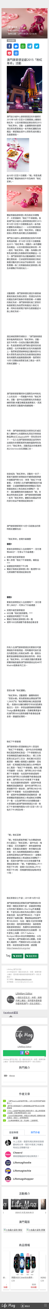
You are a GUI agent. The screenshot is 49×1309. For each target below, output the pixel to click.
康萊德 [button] (18, 956)
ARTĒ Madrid (19, 436)
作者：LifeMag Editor (17, 30)
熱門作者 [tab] (35, 1132)
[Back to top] (44, 1298)
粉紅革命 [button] (32, 956)
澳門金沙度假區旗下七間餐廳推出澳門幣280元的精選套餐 (25, 1107)
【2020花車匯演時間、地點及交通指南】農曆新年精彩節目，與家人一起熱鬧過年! (26, 1116)
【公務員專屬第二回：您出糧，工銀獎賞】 (23, 1120)
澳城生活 (26, 1306)
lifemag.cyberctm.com (23, 979)
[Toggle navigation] (45, 1305)
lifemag (12, 1075)
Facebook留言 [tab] (10, 1012)
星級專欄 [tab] (13, 1132)
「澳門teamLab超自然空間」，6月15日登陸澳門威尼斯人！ (26, 1102)
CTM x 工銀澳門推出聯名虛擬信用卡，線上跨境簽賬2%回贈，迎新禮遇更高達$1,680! (26, 1112)
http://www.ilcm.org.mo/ (18, 948)
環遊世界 (12, 27)
